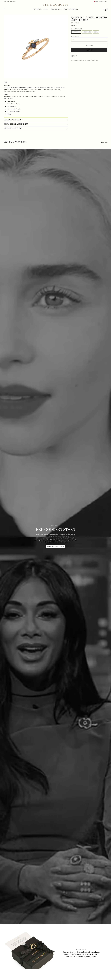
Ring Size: (75, 36)
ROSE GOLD (76, 32)
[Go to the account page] (103, 9)
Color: (76, 29)
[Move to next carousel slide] (106, 142)
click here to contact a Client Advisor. (89, 60)
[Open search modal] (4, 9)
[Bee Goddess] (55, 5)
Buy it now (89, 50)
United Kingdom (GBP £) (100, 1)
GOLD (96, 32)
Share (75, 56)
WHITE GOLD (87, 32)
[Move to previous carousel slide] (102, 142)
